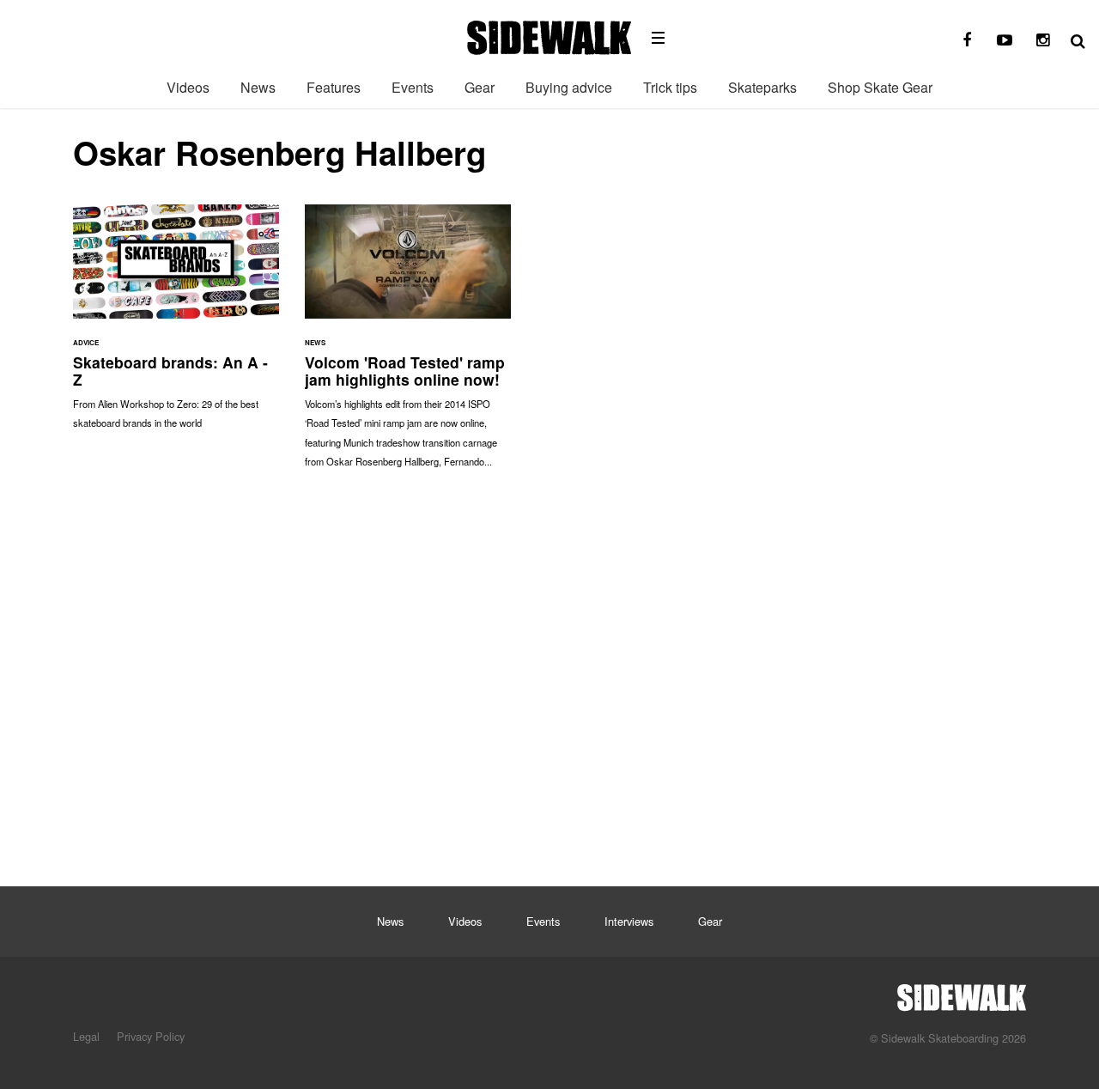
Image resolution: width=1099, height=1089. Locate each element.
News (258, 87)
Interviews (628, 921)
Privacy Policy (151, 1036)
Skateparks (762, 87)
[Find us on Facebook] (967, 40)
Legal (86, 1036)
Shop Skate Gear (880, 87)
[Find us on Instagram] (1042, 40)
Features (334, 87)
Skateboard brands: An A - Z (176, 325)
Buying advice (568, 87)
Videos (188, 87)
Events (413, 87)
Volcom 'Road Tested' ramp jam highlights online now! (408, 344)
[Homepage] (961, 993)
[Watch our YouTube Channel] (1005, 40)
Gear (479, 87)
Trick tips (670, 87)
